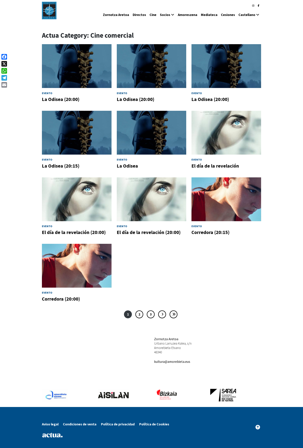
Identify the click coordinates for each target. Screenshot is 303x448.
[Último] (173, 314)
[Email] (4, 84)
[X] (4, 63)
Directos (139, 14)
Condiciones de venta (79, 424)
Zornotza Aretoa (116, 14)
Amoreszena (187, 14)
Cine (153, 14)
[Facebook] (258, 5)
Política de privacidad (118, 424)
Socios (165, 14)
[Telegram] (4, 77)
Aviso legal (50, 424)
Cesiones (228, 14)
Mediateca (209, 14)
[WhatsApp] (4, 70)
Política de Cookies (154, 424)
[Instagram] (253, 5)
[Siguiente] (162, 314)
